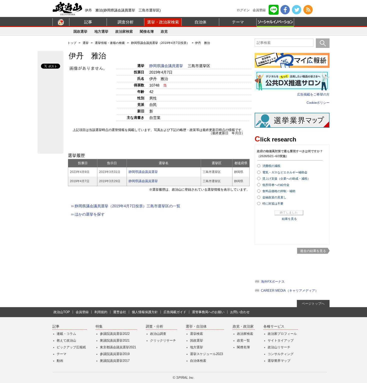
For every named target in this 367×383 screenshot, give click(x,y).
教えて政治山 (66, 340)
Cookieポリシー (318, 103)
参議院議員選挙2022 (115, 333)
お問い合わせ (240, 312)
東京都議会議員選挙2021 (118, 347)
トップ (71, 43)
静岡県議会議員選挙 (166, 66)
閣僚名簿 (147, 31)
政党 (164, 31)
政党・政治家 (243, 326)
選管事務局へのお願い (208, 312)
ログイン (243, 10)
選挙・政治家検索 (163, 22)
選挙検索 (196, 333)
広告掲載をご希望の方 (313, 94)
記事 (88, 22)
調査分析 (126, 22)
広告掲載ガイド (175, 312)
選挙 (86, 43)
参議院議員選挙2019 (115, 354)
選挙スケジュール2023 (206, 354)
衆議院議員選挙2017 (115, 360)
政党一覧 (243, 340)
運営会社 (119, 312)
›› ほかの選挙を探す (88, 214)
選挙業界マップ (279, 360)
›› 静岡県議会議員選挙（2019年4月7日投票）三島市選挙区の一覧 (125, 206)
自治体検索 (198, 360)
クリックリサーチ (163, 340)
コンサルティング (281, 354)
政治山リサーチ (279, 347)
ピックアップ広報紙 (71, 347)
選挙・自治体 (196, 326)
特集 (99, 326)
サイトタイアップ (281, 340)
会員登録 (259, 10)
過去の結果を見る (313, 251)
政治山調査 (158, 333)
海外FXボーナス (273, 281)
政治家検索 (124, 31)
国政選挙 (80, 31)
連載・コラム (66, 333)
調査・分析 (154, 326)
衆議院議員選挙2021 (115, 340)
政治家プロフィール (282, 333)
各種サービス (273, 326)
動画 (60, 360)
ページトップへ (313, 303)
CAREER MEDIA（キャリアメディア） (289, 290)
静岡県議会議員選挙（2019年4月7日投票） (160, 43)
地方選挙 (101, 31)
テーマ (238, 22)
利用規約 (100, 312)
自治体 (200, 22)
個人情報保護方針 (145, 312)
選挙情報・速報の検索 (110, 43)
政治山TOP (61, 312)
